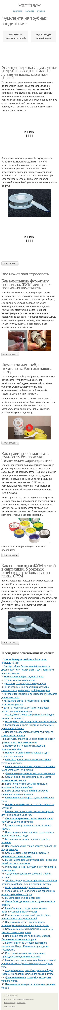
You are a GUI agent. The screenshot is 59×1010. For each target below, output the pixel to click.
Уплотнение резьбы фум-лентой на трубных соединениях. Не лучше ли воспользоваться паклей (29, 72)
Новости (30, 11)
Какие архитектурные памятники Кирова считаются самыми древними (24, 792)
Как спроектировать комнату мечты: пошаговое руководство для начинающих (28, 768)
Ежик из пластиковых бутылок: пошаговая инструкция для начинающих (25, 709)
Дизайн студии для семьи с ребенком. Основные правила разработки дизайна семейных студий (29, 882)
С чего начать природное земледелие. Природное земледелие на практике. (23, 954)
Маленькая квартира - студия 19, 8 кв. (24, 676)
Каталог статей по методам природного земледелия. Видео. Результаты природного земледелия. (24, 946)
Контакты (7, 999)
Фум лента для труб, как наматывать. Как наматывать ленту (26, 368)
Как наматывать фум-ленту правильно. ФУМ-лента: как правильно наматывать (25, 284)
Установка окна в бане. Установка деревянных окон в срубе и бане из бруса (28, 892)
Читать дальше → (10, 263)
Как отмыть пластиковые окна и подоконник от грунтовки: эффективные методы (28, 740)
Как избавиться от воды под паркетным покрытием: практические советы (24, 909)
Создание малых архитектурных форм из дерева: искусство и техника (25, 854)
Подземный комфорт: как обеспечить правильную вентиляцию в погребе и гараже (25, 923)
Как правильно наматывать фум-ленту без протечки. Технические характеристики (26, 456)
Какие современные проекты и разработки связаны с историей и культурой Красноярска (25, 688)
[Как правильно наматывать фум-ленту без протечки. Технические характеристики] (29, 530)
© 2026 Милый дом (10, 995)
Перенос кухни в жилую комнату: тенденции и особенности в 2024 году (27, 833)
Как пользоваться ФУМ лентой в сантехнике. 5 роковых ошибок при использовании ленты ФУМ (28, 570)
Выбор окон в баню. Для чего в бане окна (27, 887)
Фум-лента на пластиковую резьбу (15, 36)
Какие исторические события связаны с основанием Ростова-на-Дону (24, 785)
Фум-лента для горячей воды (43, 36)
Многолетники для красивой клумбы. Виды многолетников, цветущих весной (26, 916)
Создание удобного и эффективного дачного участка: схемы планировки (27, 930)
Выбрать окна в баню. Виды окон (22, 897)
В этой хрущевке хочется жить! (20, 680)
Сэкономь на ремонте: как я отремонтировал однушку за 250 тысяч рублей (27, 820)
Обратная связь (9, 1006)
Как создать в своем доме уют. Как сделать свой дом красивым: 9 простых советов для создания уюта (28, 963)
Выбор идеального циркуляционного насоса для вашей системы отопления (29, 861)
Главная (17, 11)
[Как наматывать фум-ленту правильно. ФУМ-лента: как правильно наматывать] (29, 340)
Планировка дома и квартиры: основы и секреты (31, 721)
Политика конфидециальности (14, 1003)
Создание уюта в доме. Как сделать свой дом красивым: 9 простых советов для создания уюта (27, 972)
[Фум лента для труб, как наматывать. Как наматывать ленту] (29, 428)
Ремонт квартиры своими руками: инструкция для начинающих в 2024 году (27, 813)
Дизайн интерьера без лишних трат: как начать (30, 773)
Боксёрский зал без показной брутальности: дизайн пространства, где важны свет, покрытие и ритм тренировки (28, 669)
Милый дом (29, 5)
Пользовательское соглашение (23, 999)
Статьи (41, 11)
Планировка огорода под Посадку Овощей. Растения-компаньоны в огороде (26, 937)
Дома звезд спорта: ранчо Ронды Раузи (25, 683)
